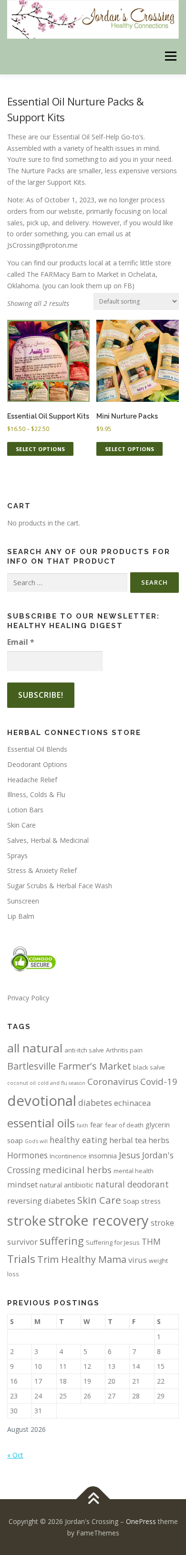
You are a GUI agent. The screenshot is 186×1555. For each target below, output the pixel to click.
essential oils (41, 1123)
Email (20, 642)
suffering (62, 1241)
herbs (158, 1140)
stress (151, 1201)
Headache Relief (32, 779)
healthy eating (78, 1139)
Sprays (17, 855)
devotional (41, 1100)
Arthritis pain (124, 1050)
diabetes (95, 1102)
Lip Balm (20, 916)
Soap (131, 1201)
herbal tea (127, 1140)
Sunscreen (23, 900)
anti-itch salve (84, 1050)
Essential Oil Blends (37, 749)
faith (82, 1125)
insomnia (103, 1155)
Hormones (27, 1155)
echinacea (132, 1102)
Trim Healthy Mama (81, 1259)
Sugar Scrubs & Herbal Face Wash (59, 885)
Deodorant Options (37, 764)
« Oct (15, 1455)
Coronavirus (112, 1081)
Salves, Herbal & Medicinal (48, 840)
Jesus (129, 1155)
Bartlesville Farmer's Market (69, 1066)
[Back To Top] (93, 1499)
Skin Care (21, 825)
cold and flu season (61, 1083)
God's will (36, 1141)
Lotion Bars (25, 809)
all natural (34, 1048)
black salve (149, 1067)
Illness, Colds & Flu (36, 794)
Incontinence (68, 1156)
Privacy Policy (28, 997)
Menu (170, 56)
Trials (21, 1258)
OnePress (141, 1521)
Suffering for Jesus (113, 1242)
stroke (26, 1220)
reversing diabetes (41, 1200)
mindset (22, 1184)
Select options (40, 448)
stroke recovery (98, 1220)
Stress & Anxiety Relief (42, 870)
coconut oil (21, 1083)
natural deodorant (132, 1184)
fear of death (124, 1125)
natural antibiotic (66, 1184)
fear (96, 1124)
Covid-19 (158, 1081)
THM (151, 1241)
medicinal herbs (77, 1170)
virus (137, 1259)
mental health (134, 1170)
